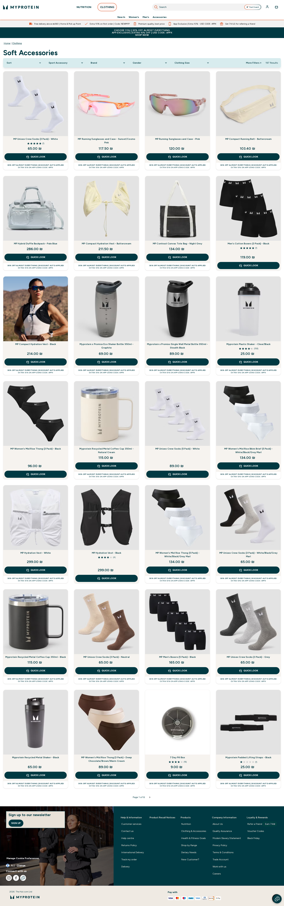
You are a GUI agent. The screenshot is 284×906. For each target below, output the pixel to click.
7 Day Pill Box (177, 757)
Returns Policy (129, 845)
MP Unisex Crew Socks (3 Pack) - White (35, 139)
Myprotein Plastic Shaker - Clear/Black (248, 344)
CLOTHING (107, 7)
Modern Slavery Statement (227, 838)
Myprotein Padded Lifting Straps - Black (248, 757)
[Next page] (149, 797)
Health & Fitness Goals (193, 838)
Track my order (129, 859)
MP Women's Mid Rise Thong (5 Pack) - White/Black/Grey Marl (177, 555)
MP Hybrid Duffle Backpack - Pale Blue (35, 243)
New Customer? (190, 859)
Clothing (17, 43)
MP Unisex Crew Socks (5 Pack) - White (177, 448)
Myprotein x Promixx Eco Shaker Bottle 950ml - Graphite (106, 346)
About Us (218, 824)
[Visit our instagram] (9, 878)
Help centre (127, 838)
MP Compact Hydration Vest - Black (35, 344)
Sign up (16, 823)
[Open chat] (23, 878)
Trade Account (221, 859)
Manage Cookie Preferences (23, 858)
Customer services (131, 824)
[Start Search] (156, 7)
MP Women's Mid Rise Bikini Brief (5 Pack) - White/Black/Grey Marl (248, 450)
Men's (146, 17)
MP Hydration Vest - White (35, 553)
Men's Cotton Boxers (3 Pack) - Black (248, 243)
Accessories (160, 17)
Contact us (127, 831)
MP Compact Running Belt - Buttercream (248, 139)
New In (121, 17)
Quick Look (38, 156)
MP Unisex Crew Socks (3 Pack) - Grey (248, 657)
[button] (277, 898)
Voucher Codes (255, 831)
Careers (217, 873)
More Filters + (253, 63)
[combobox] (207, 7)
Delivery (125, 866)
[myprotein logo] (21, 7)
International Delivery (132, 852)
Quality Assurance (222, 831)
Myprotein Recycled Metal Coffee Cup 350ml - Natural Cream (106, 450)
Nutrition (186, 824)
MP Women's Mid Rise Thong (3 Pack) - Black (35, 448)
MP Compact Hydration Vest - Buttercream (106, 243)
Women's (134, 17)
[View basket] (276, 7)
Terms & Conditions (223, 852)
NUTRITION (84, 7)
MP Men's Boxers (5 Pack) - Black (177, 657)
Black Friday (253, 838)
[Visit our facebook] (16, 878)
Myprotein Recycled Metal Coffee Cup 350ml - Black (35, 657)
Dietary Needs (188, 852)
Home (7, 43)
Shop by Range (189, 845)
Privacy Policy (220, 845)
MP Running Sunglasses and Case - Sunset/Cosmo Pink (106, 141)
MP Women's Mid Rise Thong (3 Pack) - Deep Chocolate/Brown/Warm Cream (106, 759)
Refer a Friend (261, 824)
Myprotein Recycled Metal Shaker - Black (35, 757)
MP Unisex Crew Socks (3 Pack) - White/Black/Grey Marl (248, 555)
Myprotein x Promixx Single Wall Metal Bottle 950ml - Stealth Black (177, 346)
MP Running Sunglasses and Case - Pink (177, 139)
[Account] (267, 7)
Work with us (219, 866)
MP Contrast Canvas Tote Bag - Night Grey (177, 243)
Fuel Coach (254, 7)
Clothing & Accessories (193, 831)
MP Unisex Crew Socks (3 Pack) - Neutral (106, 657)
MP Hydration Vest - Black (106, 553)
